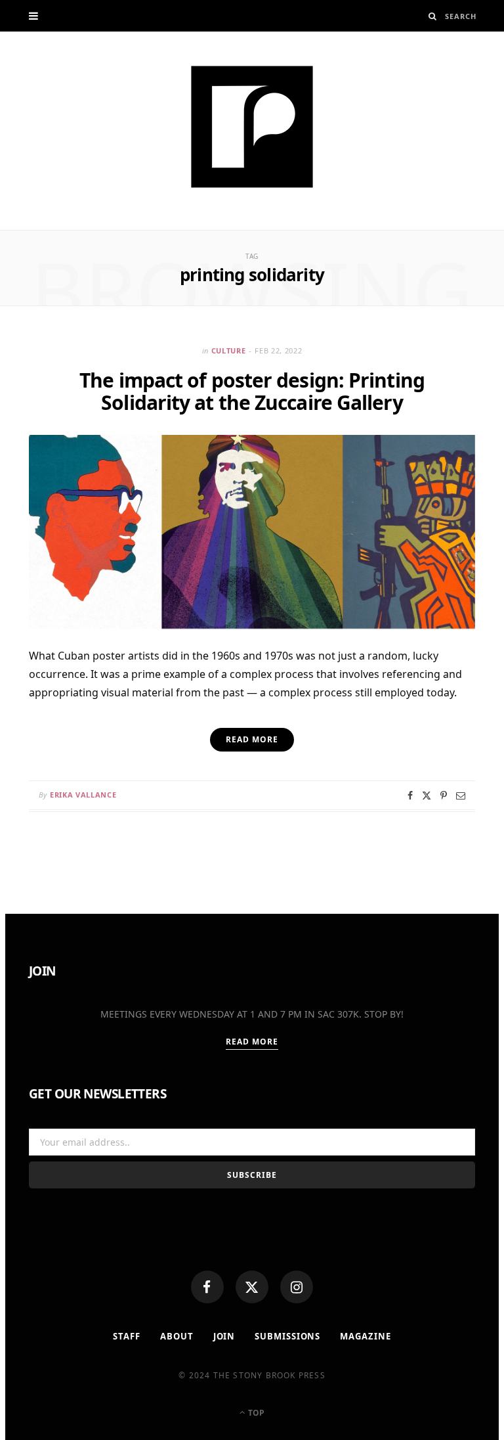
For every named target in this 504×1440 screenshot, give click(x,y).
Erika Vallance (83, 794)
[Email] (460, 795)
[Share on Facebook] (410, 795)
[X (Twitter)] (252, 1287)
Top (255, 1412)
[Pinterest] (443, 795)
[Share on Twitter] (426, 795)
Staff (126, 1336)
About (177, 1336)
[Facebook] (207, 1287)
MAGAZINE (365, 1336)
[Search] (433, 16)
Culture (228, 350)
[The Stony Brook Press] (252, 127)
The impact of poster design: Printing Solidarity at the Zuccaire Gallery (252, 391)
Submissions (287, 1336)
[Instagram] (296, 1287)
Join (224, 1336)
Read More (252, 1041)
